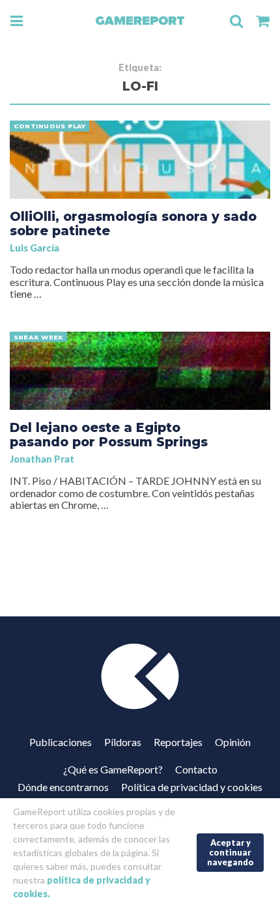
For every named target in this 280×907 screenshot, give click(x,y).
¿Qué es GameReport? (113, 769)
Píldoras (122, 742)
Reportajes (178, 742)
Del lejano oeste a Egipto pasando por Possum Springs (109, 435)
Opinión (233, 742)
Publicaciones (60, 742)
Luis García (34, 247)
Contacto (196, 769)
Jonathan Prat (42, 459)
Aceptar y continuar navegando (230, 852)
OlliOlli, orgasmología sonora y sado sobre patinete (133, 223)
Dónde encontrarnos (63, 787)
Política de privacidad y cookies (191, 787)
